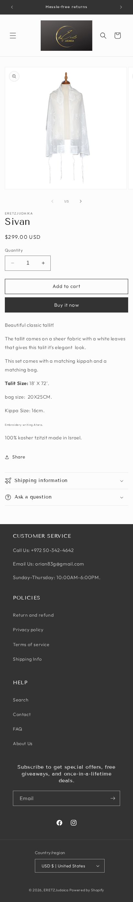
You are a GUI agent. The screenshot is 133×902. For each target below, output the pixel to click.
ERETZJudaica (56, 890)
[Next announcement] (121, 7)
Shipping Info (27, 659)
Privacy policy (28, 629)
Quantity (14, 250)
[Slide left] (52, 201)
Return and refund (33, 615)
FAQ (17, 729)
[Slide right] (81, 201)
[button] (13, 35)
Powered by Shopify (87, 890)
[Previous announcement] (12, 7)
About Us (23, 743)
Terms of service (31, 644)
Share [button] (19, 457)
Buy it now (66, 305)
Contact (22, 714)
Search (21, 700)
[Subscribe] (113, 798)
